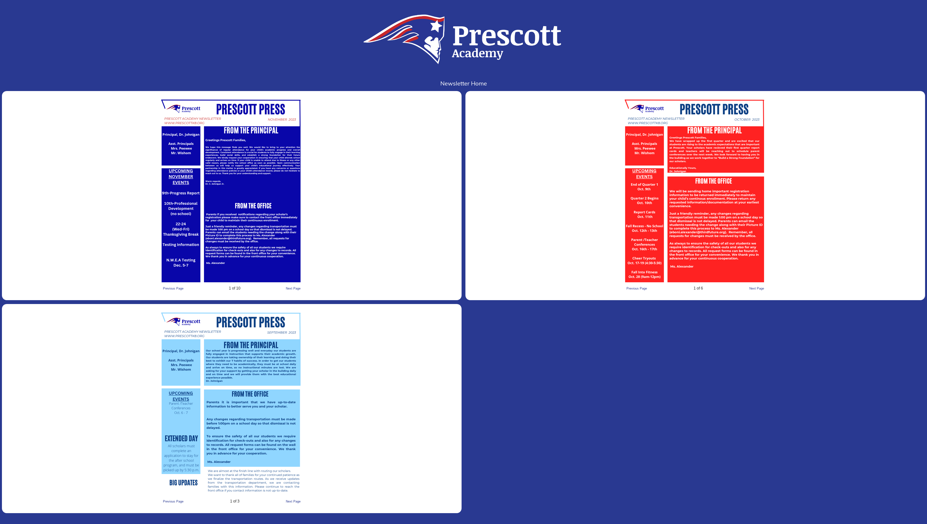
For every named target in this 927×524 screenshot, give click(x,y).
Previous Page (173, 288)
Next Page (293, 288)
